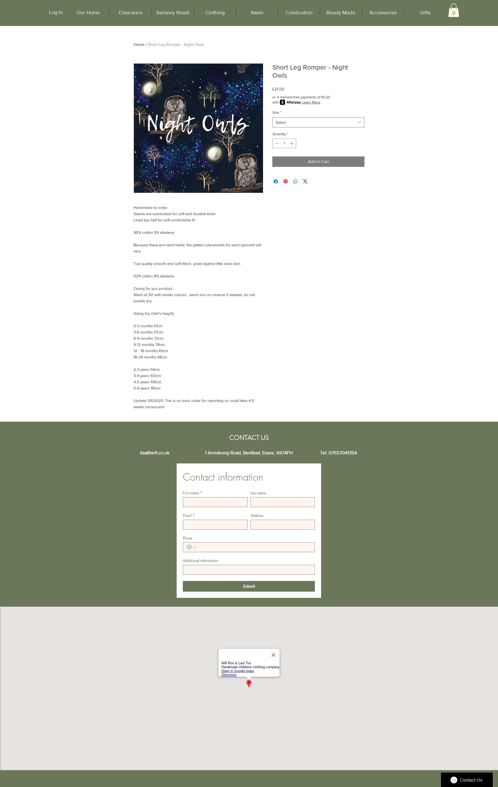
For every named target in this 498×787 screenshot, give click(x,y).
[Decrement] (276, 143)
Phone (187, 538)
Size (276, 112)
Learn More (311, 102)
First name (192, 493)
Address (257, 515)
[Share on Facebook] (276, 181)
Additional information (200, 560)
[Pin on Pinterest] (285, 181)
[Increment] (292, 143)
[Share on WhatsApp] (295, 181)
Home (139, 44)
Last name (258, 493)
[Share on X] (305, 181)
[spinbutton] (284, 143)
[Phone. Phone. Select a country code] (191, 547)
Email (189, 515)
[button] (453, 10)
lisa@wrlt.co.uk (154, 452)
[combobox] (318, 122)
